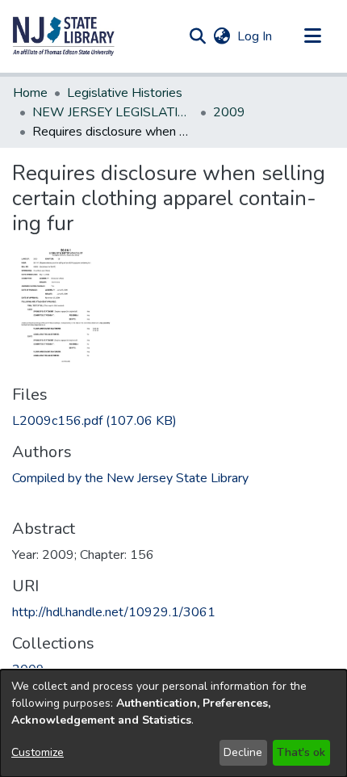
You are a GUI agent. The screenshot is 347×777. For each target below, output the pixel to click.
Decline (243, 752)
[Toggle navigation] (312, 36)
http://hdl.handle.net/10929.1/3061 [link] (113, 612)
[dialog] (173, 723)
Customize (37, 752)
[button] (63, 36)
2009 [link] (229, 112)
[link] (94, 421)
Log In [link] (255, 36)
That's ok (301, 752)
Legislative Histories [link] (124, 93)
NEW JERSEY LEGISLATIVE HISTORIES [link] (113, 112)
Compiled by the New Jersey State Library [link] (130, 478)
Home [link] (30, 93)
